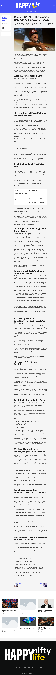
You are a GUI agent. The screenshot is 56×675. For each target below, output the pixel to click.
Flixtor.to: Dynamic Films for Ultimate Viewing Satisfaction (45, 629)
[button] (54, 671)
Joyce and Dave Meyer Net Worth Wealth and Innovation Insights (10, 611)
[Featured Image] (10, 603)
